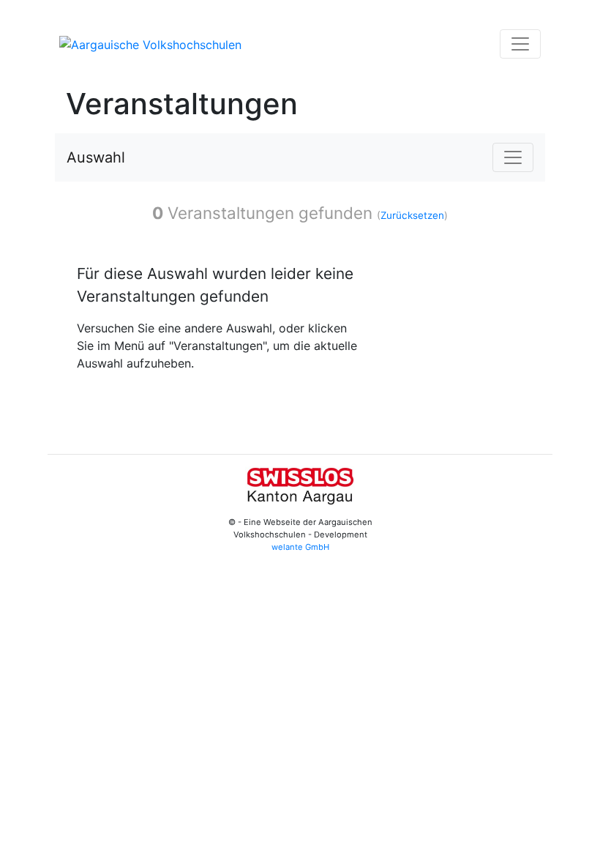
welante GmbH (300, 547)
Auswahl (96, 157)
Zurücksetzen (412, 215)
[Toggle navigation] (520, 44)
